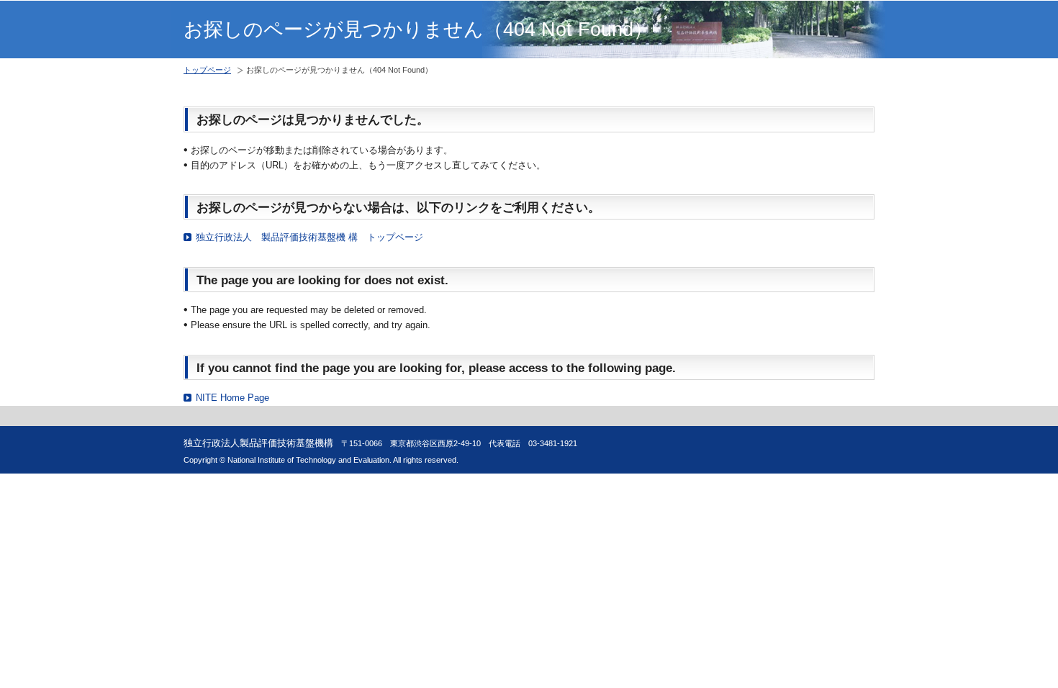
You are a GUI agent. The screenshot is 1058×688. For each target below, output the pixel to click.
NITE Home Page (232, 397)
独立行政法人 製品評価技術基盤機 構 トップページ (309, 237)
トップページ (207, 69)
